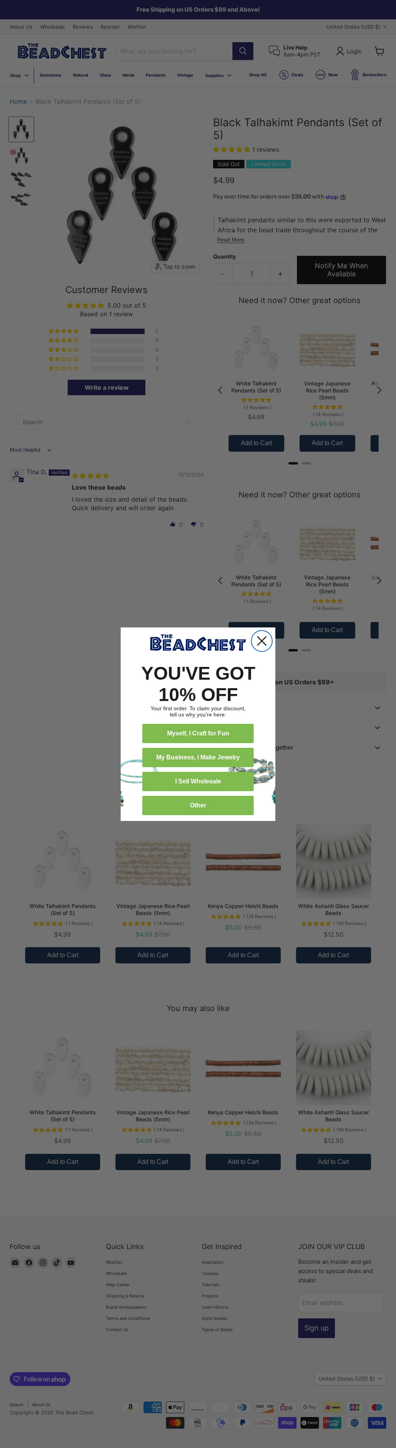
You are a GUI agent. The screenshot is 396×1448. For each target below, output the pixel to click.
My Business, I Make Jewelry (198, 757)
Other (198, 805)
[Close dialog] (261, 641)
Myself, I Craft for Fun (198, 733)
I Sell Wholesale (198, 781)
